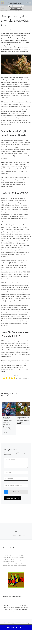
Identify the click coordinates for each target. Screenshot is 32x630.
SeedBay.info (9, 622)
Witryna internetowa (14, 485)
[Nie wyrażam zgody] (30, 5)
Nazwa (8, 472)
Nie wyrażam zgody (19, 6)
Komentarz (10, 460)
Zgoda (10, 6)
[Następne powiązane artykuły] (29, 398)
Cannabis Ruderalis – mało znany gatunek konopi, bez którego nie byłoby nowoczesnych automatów (15, 556)
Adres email (10, 479)
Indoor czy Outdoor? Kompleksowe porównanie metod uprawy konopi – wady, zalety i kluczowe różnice (15, 564)
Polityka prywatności (16, 8)
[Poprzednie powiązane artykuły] (25, 398)
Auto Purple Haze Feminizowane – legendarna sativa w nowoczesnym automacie (15, 560)
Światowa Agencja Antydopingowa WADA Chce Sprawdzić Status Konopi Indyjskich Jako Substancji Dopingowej (7, 426)
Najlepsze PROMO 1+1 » (16, 627)
